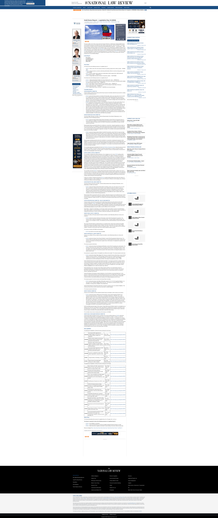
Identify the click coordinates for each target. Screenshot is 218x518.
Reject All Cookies (30, 3)
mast (108, 264)
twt (106, 264)
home (111, 264)
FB (105, 264)
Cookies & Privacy (108, 266)
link (109, 264)
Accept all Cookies (30, 1)
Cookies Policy (7, 5)
